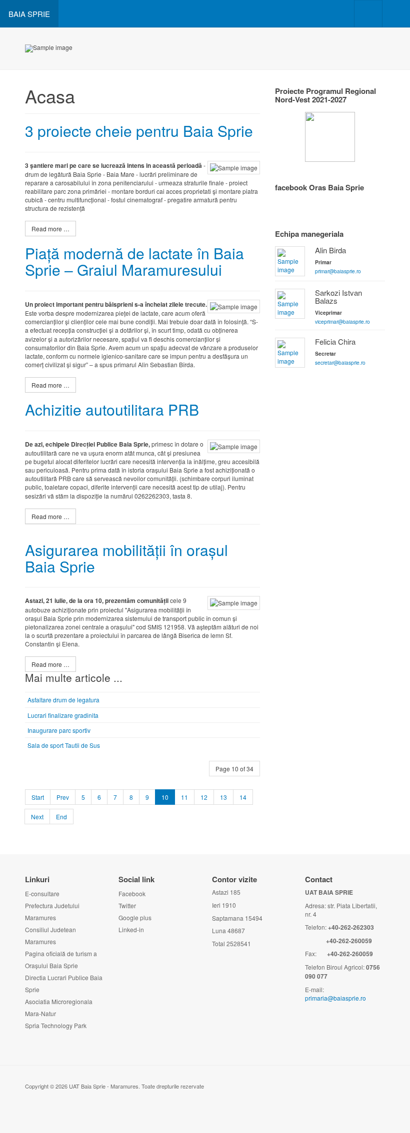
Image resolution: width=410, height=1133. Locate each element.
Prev (62, 797)
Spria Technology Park (55, 1025)
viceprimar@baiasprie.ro (342, 321)
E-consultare (42, 893)
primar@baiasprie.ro (338, 271)
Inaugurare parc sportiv (59, 730)
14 (243, 797)
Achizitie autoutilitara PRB (112, 409)
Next (37, 816)
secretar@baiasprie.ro (340, 362)
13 (223, 797)
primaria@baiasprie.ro (335, 998)
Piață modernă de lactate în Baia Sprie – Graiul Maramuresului (134, 261)
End (61, 816)
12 (204, 797)
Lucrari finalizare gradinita (63, 715)
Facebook (132, 893)
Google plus (135, 917)
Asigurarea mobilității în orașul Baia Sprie (126, 558)
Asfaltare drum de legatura (64, 699)
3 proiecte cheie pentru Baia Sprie (139, 130)
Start (38, 797)
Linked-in (131, 929)
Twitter (127, 905)
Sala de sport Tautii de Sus (64, 745)
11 (184, 797)
